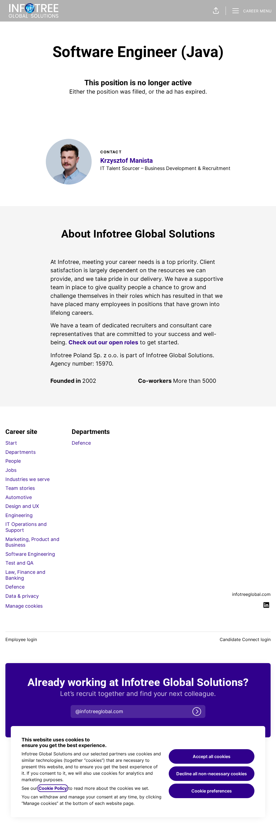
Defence (15, 587)
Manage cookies (24, 606)
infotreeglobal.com (251, 594)
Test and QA (19, 563)
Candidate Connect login (245, 639)
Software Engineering (30, 554)
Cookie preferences (211, 791)
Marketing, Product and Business (32, 542)
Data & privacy (22, 596)
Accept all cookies (211, 756)
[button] (215, 10)
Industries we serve (27, 479)
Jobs (10, 470)
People (13, 461)
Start (11, 443)
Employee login (21, 639)
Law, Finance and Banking (25, 575)
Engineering (19, 515)
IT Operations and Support (26, 527)
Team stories (20, 488)
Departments (20, 452)
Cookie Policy (53, 788)
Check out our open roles (103, 342)
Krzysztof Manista (126, 160)
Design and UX (22, 506)
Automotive (18, 497)
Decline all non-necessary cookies (211, 773)
